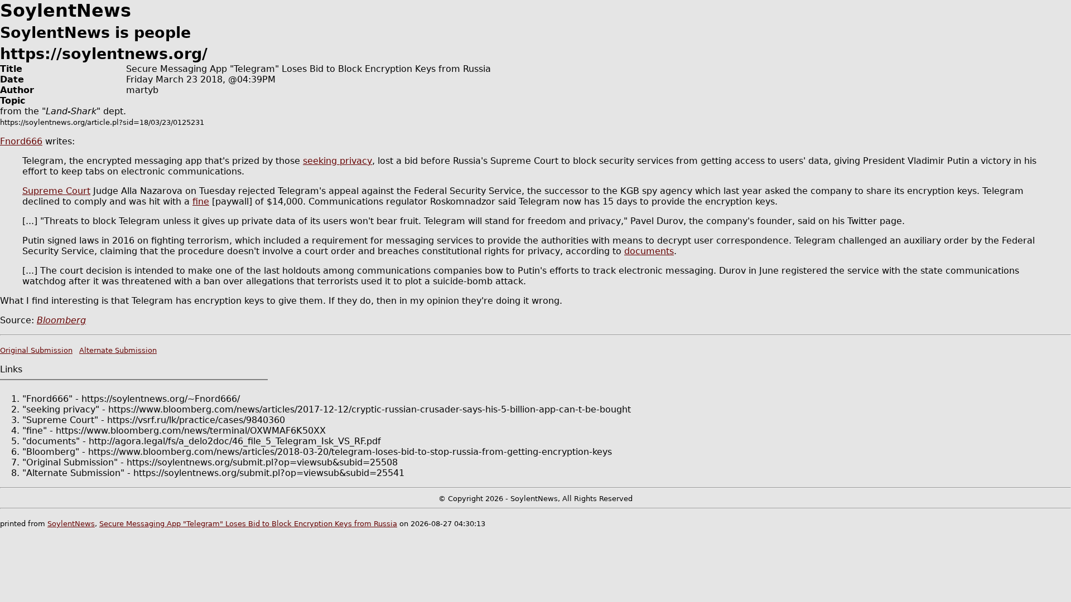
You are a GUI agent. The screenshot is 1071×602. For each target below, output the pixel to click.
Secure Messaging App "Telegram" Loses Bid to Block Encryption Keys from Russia (248, 524)
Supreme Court (56, 191)
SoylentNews (71, 524)
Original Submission (36, 350)
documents (649, 251)
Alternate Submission (118, 350)
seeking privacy (337, 161)
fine (200, 201)
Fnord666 (21, 141)
